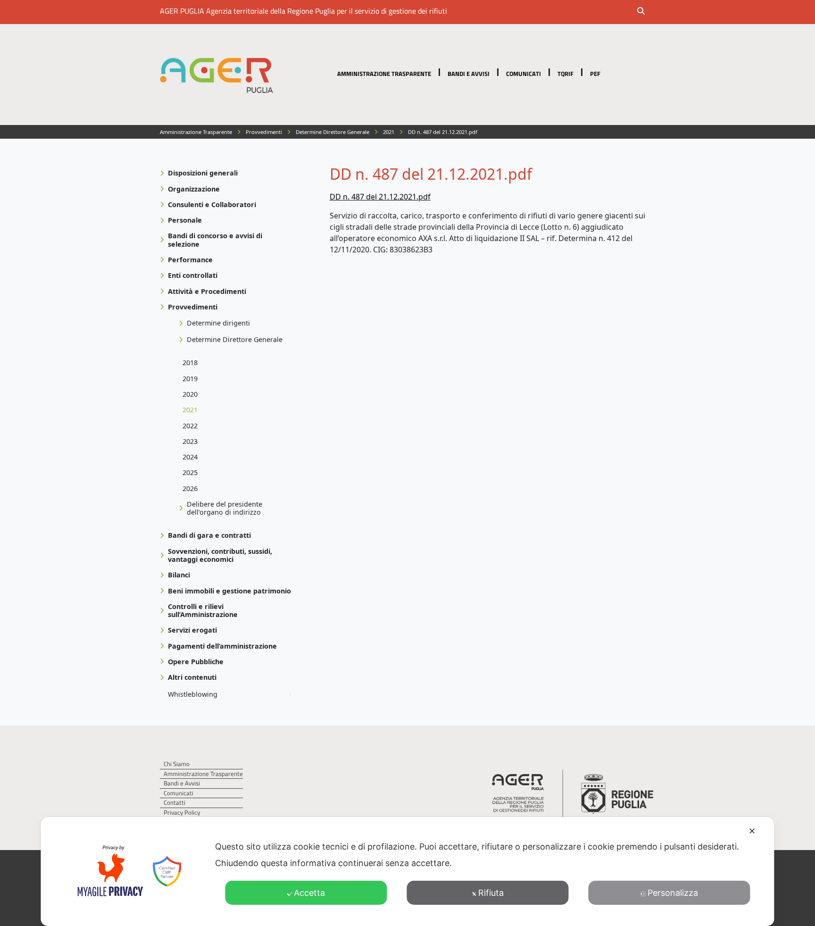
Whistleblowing (192, 694)
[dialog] (407, 871)
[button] (647, 11)
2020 (190, 394)
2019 (190, 378)
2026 (190, 488)
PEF (595, 73)
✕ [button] (752, 831)
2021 (190, 409)
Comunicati (523, 73)
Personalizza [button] (673, 893)
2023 (190, 441)
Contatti (174, 802)
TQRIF (565, 73)
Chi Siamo (177, 763)
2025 (190, 472)
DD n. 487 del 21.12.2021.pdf (380, 197)
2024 (190, 456)
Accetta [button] (309, 893)
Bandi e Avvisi (469, 73)
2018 (190, 362)
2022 (190, 425)
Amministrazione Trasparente (384, 73)
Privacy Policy (182, 812)
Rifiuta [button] (491, 893)
